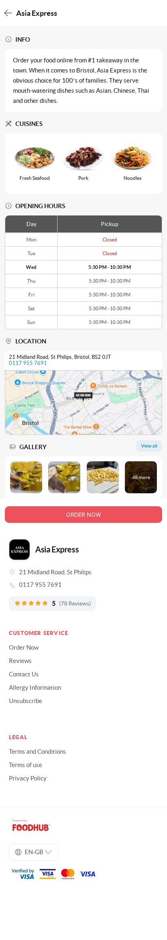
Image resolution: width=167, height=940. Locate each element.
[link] (83, 585)
